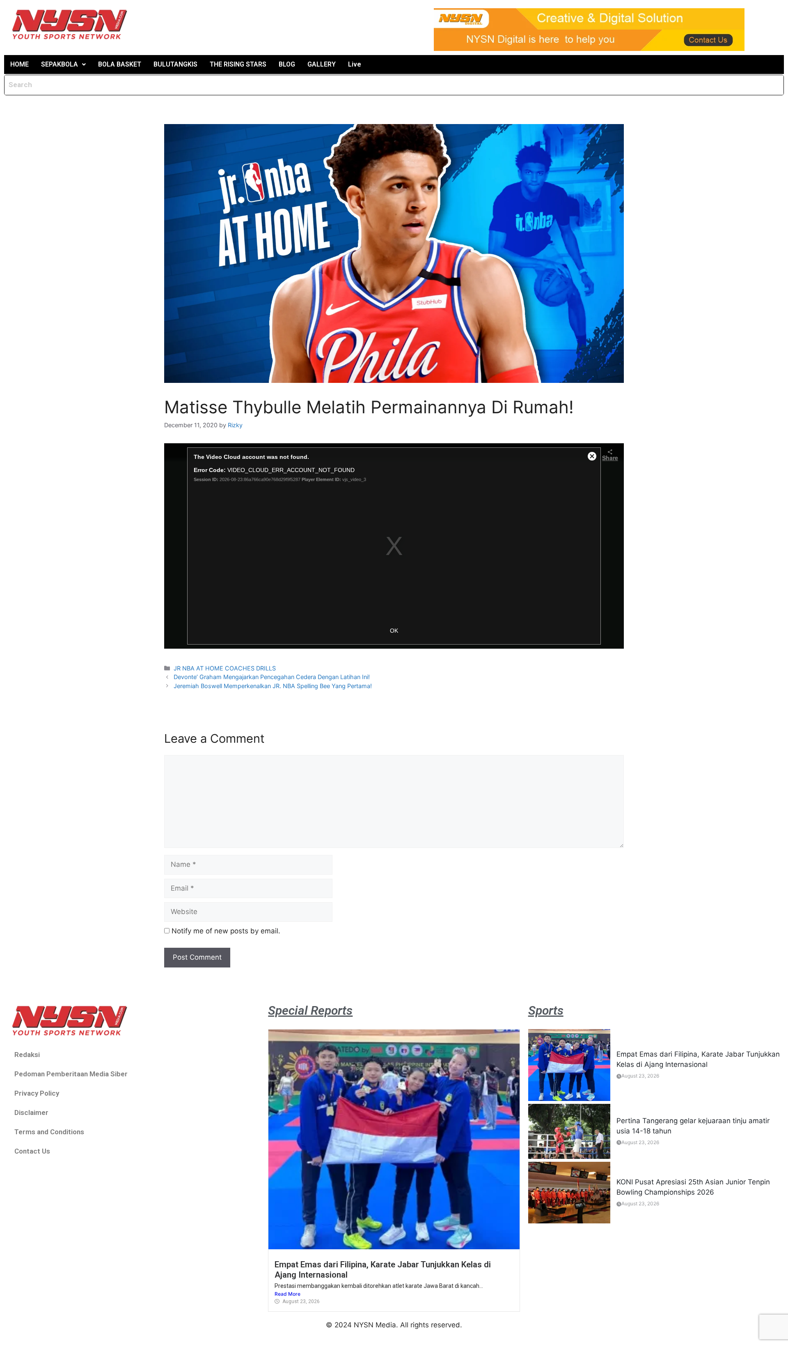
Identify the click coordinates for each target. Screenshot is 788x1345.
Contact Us (32, 1151)
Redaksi (27, 1054)
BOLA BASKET (119, 64)
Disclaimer (31, 1112)
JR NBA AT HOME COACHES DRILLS (225, 668)
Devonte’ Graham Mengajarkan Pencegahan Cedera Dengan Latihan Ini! (272, 676)
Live (354, 64)
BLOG (287, 64)
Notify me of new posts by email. (226, 931)
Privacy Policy (36, 1093)
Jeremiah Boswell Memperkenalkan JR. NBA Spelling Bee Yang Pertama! (273, 685)
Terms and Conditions (49, 1132)
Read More (287, 1294)
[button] (63, 64)
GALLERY (321, 64)
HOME (19, 64)
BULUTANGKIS (175, 64)
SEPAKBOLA (59, 64)
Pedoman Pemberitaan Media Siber (71, 1074)
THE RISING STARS (238, 64)
